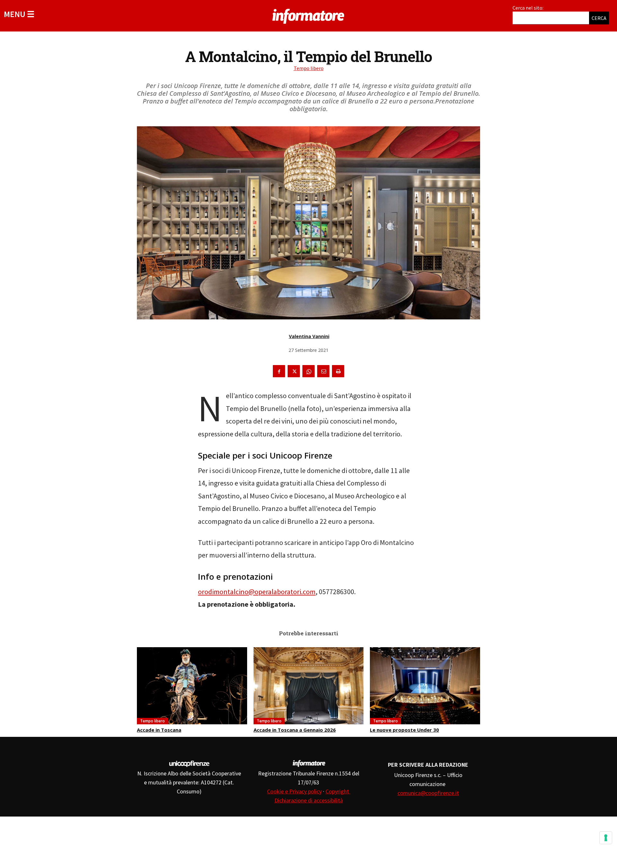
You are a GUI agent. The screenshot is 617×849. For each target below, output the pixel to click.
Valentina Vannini (309, 336)
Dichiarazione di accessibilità (308, 800)
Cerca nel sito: (528, 7)
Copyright (338, 791)
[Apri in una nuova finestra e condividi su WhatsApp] (308, 371)
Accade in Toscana (159, 730)
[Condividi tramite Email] (323, 371)
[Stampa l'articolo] (338, 371)
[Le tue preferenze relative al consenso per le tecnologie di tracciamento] (606, 838)
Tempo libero (309, 68)
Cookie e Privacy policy (294, 791)
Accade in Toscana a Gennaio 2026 (295, 730)
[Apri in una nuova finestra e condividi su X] (293, 371)
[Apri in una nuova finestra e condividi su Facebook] (279, 371)
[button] (19, 14)
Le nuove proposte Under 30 (404, 730)
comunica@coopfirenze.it (428, 793)
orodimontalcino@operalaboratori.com (257, 591)
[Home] (308, 15)
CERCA (599, 18)
